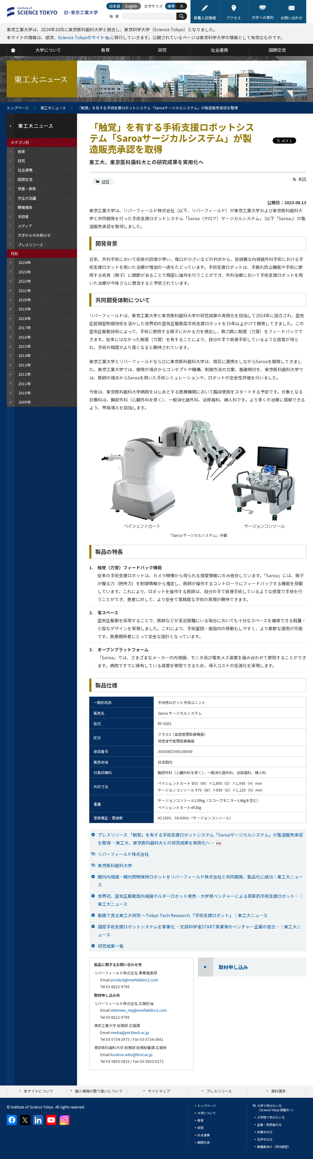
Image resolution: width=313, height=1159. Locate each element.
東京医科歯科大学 (115, 865)
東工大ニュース (53, 107)
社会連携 (203, 1135)
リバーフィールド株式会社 (123, 854)
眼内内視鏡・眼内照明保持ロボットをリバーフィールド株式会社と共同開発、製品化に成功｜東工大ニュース (200, 881)
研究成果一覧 (110, 946)
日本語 (114, 6)
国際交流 (203, 1142)
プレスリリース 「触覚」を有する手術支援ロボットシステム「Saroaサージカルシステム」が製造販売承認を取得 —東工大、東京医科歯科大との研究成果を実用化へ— (200, 839)
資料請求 (278, 1090)
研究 (105, 181)
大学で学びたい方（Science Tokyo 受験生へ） (276, 1107)
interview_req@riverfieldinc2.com (139, 1010)
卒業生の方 (264, 1132)
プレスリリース (219, 1090)
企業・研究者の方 (269, 1124)
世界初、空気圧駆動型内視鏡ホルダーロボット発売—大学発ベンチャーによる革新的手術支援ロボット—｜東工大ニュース (200, 900)
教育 (200, 1120)
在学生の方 (264, 1139)
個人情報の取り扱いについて (99, 1090)
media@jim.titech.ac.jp (130, 1032)
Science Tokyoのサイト (81, 37)
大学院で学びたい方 (271, 1117)
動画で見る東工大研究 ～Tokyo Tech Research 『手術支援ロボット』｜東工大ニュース (182, 915)
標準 (171, 6)
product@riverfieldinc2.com (134, 979)
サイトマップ (159, 1090)
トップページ (18, 107)
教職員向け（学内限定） (274, 1146)
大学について (206, 1113)
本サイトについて (38, 1090)
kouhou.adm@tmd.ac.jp (132, 1054)
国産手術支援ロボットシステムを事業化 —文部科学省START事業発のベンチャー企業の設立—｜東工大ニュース (199, 931)
